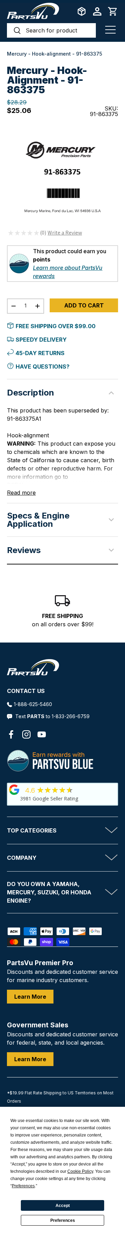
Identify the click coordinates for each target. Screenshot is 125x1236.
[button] (113, 11)
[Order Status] (81, 11)
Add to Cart (84, 305)
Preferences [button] (23, 1185)
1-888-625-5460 (33, 704)
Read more (21, 492)
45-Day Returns (40, 353)
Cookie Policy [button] (80, 1171)
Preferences (62, 1220)
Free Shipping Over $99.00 (55, 326)
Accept (63, 1205)
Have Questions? (42, 366)
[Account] (97, 11)
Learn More (30, 996)
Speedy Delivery (41, 339)
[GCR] (14, 789)
